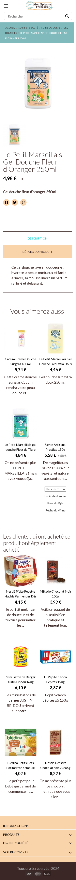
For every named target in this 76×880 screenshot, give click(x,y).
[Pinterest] (23, 202)
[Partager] (6, 202)
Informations (16, 826)
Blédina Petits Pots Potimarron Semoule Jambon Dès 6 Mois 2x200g (20, 765)
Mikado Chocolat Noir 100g (55, 593)
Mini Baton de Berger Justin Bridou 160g (20, 679)
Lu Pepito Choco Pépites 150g (55, 679)
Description (37, 238)
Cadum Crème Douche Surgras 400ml (20, 361)
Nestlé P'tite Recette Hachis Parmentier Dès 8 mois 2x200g (20, 594)
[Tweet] (15, 202)
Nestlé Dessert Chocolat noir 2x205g (55, 765)
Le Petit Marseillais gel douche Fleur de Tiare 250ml (20, 447)
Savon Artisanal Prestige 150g (55, 447)
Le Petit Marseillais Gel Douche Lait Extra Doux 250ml (55, 361)
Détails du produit (37, 251)
